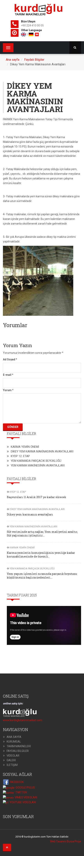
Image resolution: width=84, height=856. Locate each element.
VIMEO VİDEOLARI (25, 797)
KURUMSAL (14, 741)
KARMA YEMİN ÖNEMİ (25, 447)
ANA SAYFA (14, 736)
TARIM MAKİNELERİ (19, 746)
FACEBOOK (16, 782)
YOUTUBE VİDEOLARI (22, 802)
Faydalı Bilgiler (34, 59)
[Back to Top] (7, 847)
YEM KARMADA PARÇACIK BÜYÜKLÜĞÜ (36, 461)
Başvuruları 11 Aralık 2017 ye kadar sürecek (36, 497)
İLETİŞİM (12, 764)
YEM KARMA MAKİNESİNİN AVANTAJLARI (38, 465)
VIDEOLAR (13, 755)
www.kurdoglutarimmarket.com (22, 720)
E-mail (8, 374)
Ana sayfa (12, 59)
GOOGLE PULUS (24, 787)
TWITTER (20, 792)
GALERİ (11, 760)
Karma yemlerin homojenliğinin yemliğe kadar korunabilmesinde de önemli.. (41, 554)
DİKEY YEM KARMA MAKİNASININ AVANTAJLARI (42, 451)
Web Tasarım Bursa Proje (65, 841)
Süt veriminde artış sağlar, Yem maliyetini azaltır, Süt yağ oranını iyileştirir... (42, 533)
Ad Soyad (10, 359)
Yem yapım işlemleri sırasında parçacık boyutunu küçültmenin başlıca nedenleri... (42, 575)
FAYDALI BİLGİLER (18, 750)
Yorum (8, 390)
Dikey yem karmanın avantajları (30, 514)
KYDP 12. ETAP (20, 456)
